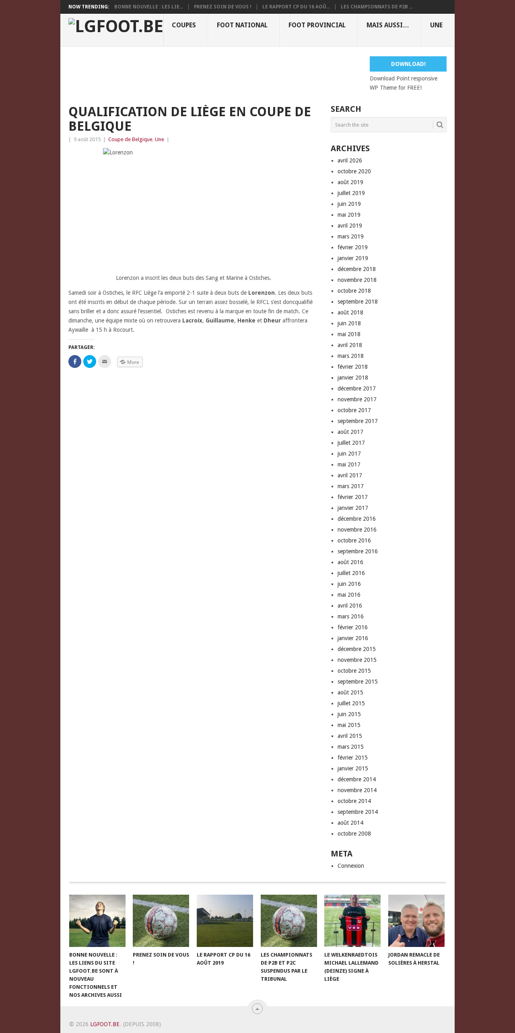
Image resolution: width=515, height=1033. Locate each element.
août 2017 (350, 432)
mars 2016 (351, 616)
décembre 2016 (357, 518)
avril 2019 (350, 225)
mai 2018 (349, 334)
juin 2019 (349, 204)
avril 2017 (350, 475)
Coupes (184, 25)
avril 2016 (350, 605)
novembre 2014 (357, 790)
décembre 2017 (357, 388)
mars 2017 (351, 486)
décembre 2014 (357, 779)
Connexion (351, 866)
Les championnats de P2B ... (377, 7)
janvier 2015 (353, 768)
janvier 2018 (353, 377)
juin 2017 (349, 453)
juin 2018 (349, 323)
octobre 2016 (354, 540)
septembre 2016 (358, 551)
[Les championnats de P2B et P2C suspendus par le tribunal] (289, 921)
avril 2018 (350, 345)
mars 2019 (351, 236)
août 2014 (350, 822)
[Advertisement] (214, 74)
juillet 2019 (351, 193)
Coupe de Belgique (130, 139)
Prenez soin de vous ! (222, 7)
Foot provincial (317, 25)
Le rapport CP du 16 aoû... (296, 7)
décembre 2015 (357, 649)
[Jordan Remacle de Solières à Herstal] (416, 921)
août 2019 (350, 182)
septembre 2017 (358, 421)
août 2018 (350, 312)
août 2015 (350, 692)
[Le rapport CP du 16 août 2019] (225, 921)
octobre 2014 (354, 801)
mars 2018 (351, 356)
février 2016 (353, 627)
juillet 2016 (351, 573)
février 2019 (353, 247)
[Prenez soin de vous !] (161, 921)
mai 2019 (349, 215)
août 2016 (350, 562)
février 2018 (353, 367)
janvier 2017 (353, 508)
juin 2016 (349, 584)
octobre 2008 (354, 833)
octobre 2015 (354, 670)
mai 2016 (349, 594)
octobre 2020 (354, 171)
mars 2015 (351, 746)
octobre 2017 (354, 410)
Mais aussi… (388, 25)
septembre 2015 (358, 681)
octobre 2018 (354, 291)
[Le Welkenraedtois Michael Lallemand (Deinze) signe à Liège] (352, 921)
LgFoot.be (104, 1024)
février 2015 (353, 757)
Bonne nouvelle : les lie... (148, 7)
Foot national (242, 25)
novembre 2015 (357, 660)
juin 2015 (349, 714)
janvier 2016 (353, 638)
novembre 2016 (357, 529)
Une (436, 25)
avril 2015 (350, 736)
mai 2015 (349, 725)
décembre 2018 (357, 269)
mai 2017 (349, 464)
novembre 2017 (357, 399)
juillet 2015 (351, 703)
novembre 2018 (357, 280)
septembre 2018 (358, 301)
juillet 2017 (351, 442)
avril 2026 (350, 160)
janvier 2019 (353, 258)
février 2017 (353, 497)
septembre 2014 (358, 812)
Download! (408, 64)
